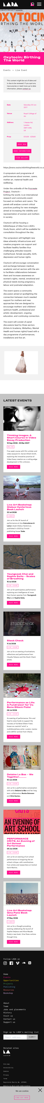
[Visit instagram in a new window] (5, 963)
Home (5, 974)
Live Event (21, 70)
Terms (5, 1078)
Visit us (8, 1016)
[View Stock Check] (22, 624)
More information (22, 151)
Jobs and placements (14, 1009)
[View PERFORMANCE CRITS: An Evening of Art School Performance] (22, 822)
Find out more (22, 1097)
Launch (11, 516)
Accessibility (8, 1067)
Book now (22, 144)
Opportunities (11, 980)
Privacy (6, 1075)
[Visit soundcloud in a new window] (23, 963)
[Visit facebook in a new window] (11, 963)
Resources (8, 990)
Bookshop (8, 993)
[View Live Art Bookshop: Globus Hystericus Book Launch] (22, 488)
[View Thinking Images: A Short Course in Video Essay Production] (22, 418)
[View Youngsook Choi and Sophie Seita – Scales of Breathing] (22, 557)
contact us (26, 89)
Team (5, 1006)
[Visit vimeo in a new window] (17, 963)
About (6, 1003)
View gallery (22, 158)
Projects (8, 983)
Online (11, 447)
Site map (6, 1064)
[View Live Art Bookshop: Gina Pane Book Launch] (22, 893)
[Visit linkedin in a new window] (30, 963)
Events (6, 70)
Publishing (9, 987)
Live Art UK (6, 1055)
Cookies (6, 1071)
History (7, 1012)
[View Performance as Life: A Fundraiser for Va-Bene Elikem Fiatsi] (22, 685)
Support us (9, 1022)
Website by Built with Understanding (16, 1086)
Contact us (9, 1019)
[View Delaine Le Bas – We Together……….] (22, 757)
